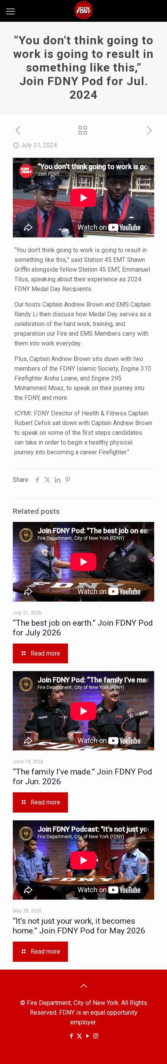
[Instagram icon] (96, 1036)
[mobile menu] (10, 11)
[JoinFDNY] (83, 9)
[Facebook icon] (71, 1036)
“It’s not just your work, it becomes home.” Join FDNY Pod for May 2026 (79, 925)
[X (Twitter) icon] (79, 1036)
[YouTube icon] (87, 1036)
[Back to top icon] (83, 986)
